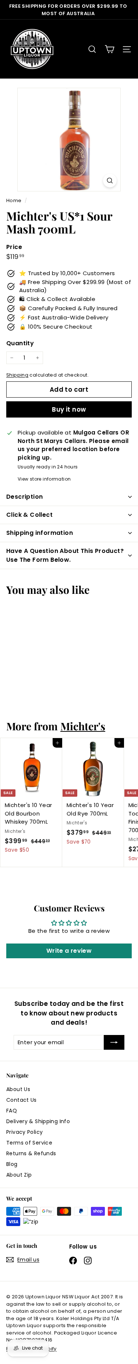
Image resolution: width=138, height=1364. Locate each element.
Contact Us (21, 1100)
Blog (12, 1164)
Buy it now (69, 409)
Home (14, 200)
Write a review (69, 950)
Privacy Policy (24, 1132)
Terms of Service (29, 1142)
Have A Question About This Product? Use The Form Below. (65, 555)
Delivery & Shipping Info (38, 1121)
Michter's (82, 726)
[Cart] (109, 49)
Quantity (20, 343)
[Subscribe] (114, 1042)
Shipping (17, 375)
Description (24, 496)
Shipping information (39, 533)
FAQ (11, 1110)
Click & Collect (29, 514)
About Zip (19, 1174)
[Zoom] (110, 180)
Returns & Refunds (31, 1153)
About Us (18, 1089)
